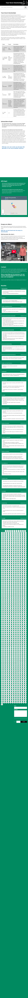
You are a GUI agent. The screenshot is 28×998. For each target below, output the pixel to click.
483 (10, 609)
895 (19, 676)
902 (8, 678)
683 (2, 643)
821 (14, 665)
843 (10, 668)
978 (17, 690)
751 (19, 653)
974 (8, 690)
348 (4, 588)
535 (19, 617)
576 (4, 625)
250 (25, 570)
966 (17, 688)
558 (17, 621)
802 (25, 661)
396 (4, 596)
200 (21, 562)
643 (19, 635)
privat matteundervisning (7, 344)
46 (25, 537)
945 (23, 684)
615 (10, 631)
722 (8, 649)
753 (23, 653)
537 (23, 617)
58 (25, 538)
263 (2, 574)
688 (12, 643)
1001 (15, 694)
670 (25, 639)
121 (6, 550)
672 (4, 641)
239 (2, 570)
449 (14, 603)
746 (8, 653)
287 (2, 578)
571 (19, 623)
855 (10, 670)
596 (21, 627)
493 (6, 611)
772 (12, 657)
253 (6, 572)
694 (25, 643)
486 (17, 609)
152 (21, 554)
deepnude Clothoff (5, 408)
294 (17, 578)
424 (12, 600)
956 (21, 686)
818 (8, 665)
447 (10, 603)
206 (8, 564)
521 (14, 615)
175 (19, 558)
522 (17, 615)
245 (14, 570)
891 (10, 676)
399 (10, 596)
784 (12, 659)
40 (12, 537)
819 (10, 665)
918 (17, 680)
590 (8, 627)
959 (1, 688)
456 (4, 605)
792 (4, 661)
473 (14, 607)
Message (16, 709)
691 (19, 643)
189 (23, 560)
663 (10, 639)
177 (23, 558)
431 (1, 601)
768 (4, 657)
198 (17, 562)
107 (1, 548)
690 (17, 643)
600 (4, 629)
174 (17, 558)
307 (19, 580)
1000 (13, 694)
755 (2, 655)
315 (10, 582)
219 (10, 566)
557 (14, 621)
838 (25, 666)
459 (10, 605)
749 (14, 653)
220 (12, 566)
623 (2, 633)
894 (17, 676)
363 (10, 590)
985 (6, 692)
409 (6, 598)
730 (25, 649)
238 (25, 568)
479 (1, 609)
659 (2, 639)
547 (19, 619)
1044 (4, 702)
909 (23, 678)
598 (25, 627)
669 (23, 639)
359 (2, 590)
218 (8, 566)
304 (12, 580)
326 (8, 584)
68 (21, 540)
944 (21, 684)
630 (17, 633)
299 (1, 580)
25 (6, 535)
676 (12, 641)
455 (2, 605)
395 (2, 596)
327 (10, 584)
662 (8, 639)
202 (25, 562)
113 (14, 548)
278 (8, 576)
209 (14, 564)
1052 (21, 702)
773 (14, 657)
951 (10, 686)
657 (23, 637)
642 (17, 635)
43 (19, 537)
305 (14, 580)
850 (25, 668)
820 (12, 665)
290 (8, 578)
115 (19, 548)
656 (21, 637)
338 (8, 586)
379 (19, 592)
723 (10, 649)
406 (25, 596)
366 (17, 590)
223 (19, 566)
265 (6, 574)
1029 (23, 698)
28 (12, 535)
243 (10, 570)
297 (23, 578)
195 (10, 562)
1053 (23, 702)
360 (4, 590)
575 (2, 625)
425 (14, 600)
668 (21, 639)
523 (19, 615)
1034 (8, 700)
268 (12, 574)
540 (4, 619)
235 (19, 568)
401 (14, 596)
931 (19, 682)
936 (4, 684)
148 (12, 554)
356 (21, 588)
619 (19, 631)
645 (23, 635)
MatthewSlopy (4, 288)
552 (4, 621)
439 (19, 601)
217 (6, 566)
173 (14, 558)
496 (12, 611)
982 (25, 690)
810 (17, 663)
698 (8, 645)
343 (19, 586)
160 (12, 556)
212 (21, 564)
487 (19, 609)
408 (4, 598)
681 (23, 641)
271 (19, 574)
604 (12, 629)
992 (21, 692)
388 (12, 594)
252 (4, 572)
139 (19, 552)
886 (25, 674)
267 (10, 574)
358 (25, 588)
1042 (25, 700)
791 (1, 661)
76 (12, 542)
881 (14, 674)
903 (10, 678)
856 (12, 670)
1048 (12, 702)
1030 (25, 698)
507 (10, 613)
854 (8, 670)
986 (8, 692)
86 (8, 544)
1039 (19, 700)
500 (21, 611)
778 (25, 657)
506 (8, 613)
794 (8, 661)
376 (12, 592)
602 (8, 629)
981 (23, 690)
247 (19, 570)
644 (21, 635)
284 (21, 576)
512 (21, 613)
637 (6, 635)
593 (14, 627)
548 (21, 619)
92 (21, 544)
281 (14, 576)
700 (12, 645)
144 (4, 554)
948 (4, 686)
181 (6, 560)
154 (25, 554)
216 (4, 566)
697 (6, 645)
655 (19, 637)
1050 (17, 702)
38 (8, 537)
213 (23, 564)
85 (6, 544)
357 (23, 588)
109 (6, 548)
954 (17, 686)
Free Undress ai (5, 463)
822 (17, 665)
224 (21, 566)
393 (23, 594)
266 (8, 574)
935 (2, 684)
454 (25, 603)
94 (25, 544)
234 (17, 568)
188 (21, 560)
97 (6, 546)
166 (25, 556)
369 (23, 590)
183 (10, 560)
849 (23, 668)
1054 (25, 702)
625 (6, 633)
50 (8, 538)
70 (25, 540)
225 (23, 566)
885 (23, 674)
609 (23, 629)
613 (6, 631)
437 (14, 601)
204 (4, 564)
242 (8, 570)
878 (8, 674)
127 (19, 550)
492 (4, 611)
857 (14, 670)
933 (23, 682)
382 (25, 592)
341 (14, 586)
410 (8, 598)
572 (21, 623)
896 (21, 676)
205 (6, 564)
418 (25, 598)
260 (21, 572)
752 (21, 653)
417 (23, 598)
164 (21, 556)
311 (1, 582)
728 (21, 649)
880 (12, 674)
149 (14, 554)
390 (17, 594)
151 (19, 554)
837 (23, 666)
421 (6, 600)
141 (23, 552)
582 (17, 625)
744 (4, 653)
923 (2, 682)
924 (4, 682)
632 (21, 633)
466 (25, 605)
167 (1, 558)
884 (21, 674)
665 (14, 639)
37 (6, 537)
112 (12, 548)
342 (17, 586)
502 (25, 611)
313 (6, 582)
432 (4, 601)
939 (10, 684)
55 (19, 538)
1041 (23, 700)
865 (6, 672)
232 (12, 568)
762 (17, 655)
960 (4, 688)
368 (21, 590)
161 (14, 556)
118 (25, 548)
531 (10, 617)
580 (12, 625)
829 (6, 666)
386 (8, 594)
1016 (21, 696)
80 (21, 542)
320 (21, 582)
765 (23, 655)
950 (8, 686)
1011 (10, 696)
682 (25, 641)
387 (10, 594)
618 (17, 631)
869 (14, 672)
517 (6, 615)
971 (1, 690)
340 (12, 586)
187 (19, 560)
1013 (15, 696)
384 (4, 594)
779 (1, 659)
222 (17, 566)
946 (25, 684)
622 (25, 631)
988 (12, 692)
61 (6, 540)
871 (19, 672)
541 (6, 619)
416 (21, 598)
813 (23, 663)
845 (14, 668)
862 (25, 670)
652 (12, 637)
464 (21, 605)
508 (12, 613)
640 (12, 635)
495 (10, 611)
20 (21, 533)
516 (4, 615)
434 (8, 601)
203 (2, 564)
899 (2, 678)
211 (19, 564)
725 (14, 649)
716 (21, 647)
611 (1, 631)
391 (19, 594)
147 (10, 554)
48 (4, 538)
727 (19, 649)
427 (19, 600)
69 (23, 540)
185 (14, 560)
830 (8, 666)
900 (4, 678)
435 (10, 601)
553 (6, 621)
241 (6, 570)
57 (23, 538)
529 (6, 617)
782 (8, 659)
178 (25, 558)
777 (23, 657)
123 (10, 550)
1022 (8, 698)
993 (23, 692)
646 (25, 635)
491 (1, 611)
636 (4, 635)
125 (14, 550)
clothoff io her (4, 478)
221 (14, 566)
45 (23, 537)
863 (2, 672)
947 (1, 686)
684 (4, 643)
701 (14, 645)
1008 (4, 696)
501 (23, 611)
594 (17, 627)
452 (21, 603)
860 (21, 670)
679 (19, 641)
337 (6, 586)
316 (12, 582)
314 (8, 582)
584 (21, 625)
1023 (10, 698)
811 (19, 663)
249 (23, 570)
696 (4, 645)
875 (2, 674)
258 (17, 572)
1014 (17, 696)
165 (23, 556)
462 (17, 605)
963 (10, 688)
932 (21, 682)
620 (21, 631)
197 (14, 562)
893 (14, 676)
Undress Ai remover (5, 423)
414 (17, 598)
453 (23, 603)
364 (12, 590)
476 (21, 607)
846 (17, 668)
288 (4, 578)
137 (14, 552)
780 (4, 659)
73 (6, 542)
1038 (17, 700)
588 (4, 627)
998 (8, 694)
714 (17, 647)
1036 (12, 700)
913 (6, 680)
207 (10, 564)
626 (8, 633)
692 (21, 643)
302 (8, 580)
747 (10, 653)
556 (12, 621)
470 (8, 607)
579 (10, 625)
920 (21, 680)
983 (2, 692)
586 (25, 625)
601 (6, 629)
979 (19, 690)
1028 (21, 698)
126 (17, 550)
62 (8, 540)
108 (4, 548)
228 (4, 568)
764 (21, 655)
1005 (23, 694)
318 (17, 582)
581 (14, 625)
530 (8, 617)
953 (14, 686)
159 (10, 556)
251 (1, 572)
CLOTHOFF (4, 491)
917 (14, 680)
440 (21, 601)
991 (19, 692)
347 (2, 588)
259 (19, 572)
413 (14, 598)
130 (25, 550)
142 (25, 552)
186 (17, 560)
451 (19, 603)
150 (17, 554)
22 (25, 533)
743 (2, 653)
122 (8, 550)
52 (12, 538)
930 (17, 682)
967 (19, 688)
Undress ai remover (5, 451)
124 (12, 550)
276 (4, 576)
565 (6, 623)
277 (6, 576)
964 (12, 688)
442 (25, 601)
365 (14, 590)
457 (6, 605)
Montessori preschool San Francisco (9, 354)
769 (6, 657)
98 (8, 546)
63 (10, 540)
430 (25, 600)
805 (6, 663)
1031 (2, 700)
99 (10, 546)
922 (25, 680)
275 (2, 576)
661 (6, 639)
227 (2, 568)
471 (10, 607)
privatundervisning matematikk (8, 330)
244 (12, 570)
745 (6, 653)
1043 (2, 702)
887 (2, 676)
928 (12, 682)
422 (8, 600)
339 (10, 586)
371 (1, 592)
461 (14, 605)
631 (19, 633)
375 (10, 592)
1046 (8, 702)
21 (23, 533)
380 (21, 592)
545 (14, 619)
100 (12, 546)
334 (25, 584)
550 (25, 619)
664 (12, 639)
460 (12, 605)
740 (21, 651)
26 (8, 535)
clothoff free (4, 380)
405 (23, 596)
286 (25, 576)
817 (6, 665)
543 (10, 619)
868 (12, 672)
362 (8, 590)
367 (19, 590)
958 (25, 686)
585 (23, 625)
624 (4, 633)
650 (8, 637)
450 (17, 603)
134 (8, 552)
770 (8, 657)
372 (4, 592)
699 (10, 645)
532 (12, 617)
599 (1, 629)
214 (25, 564)
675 (10, 641)
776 (21, 657)
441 (23, 601)
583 (19, 625)
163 (19, 556)
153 (23, 554)
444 (4, 603)
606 (17, 629)
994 (25, 692)
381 (23, 592)
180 (4, 560)
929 (14, 682)
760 (12, 655)
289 (6, 578)
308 (21, 580)
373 (6, 592)
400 (12, 596)
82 (25, 542)
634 (25, 633)
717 (23, 647)
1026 (17, 698)
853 (6, 670)
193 (6, 562)
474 (17, 607)
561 (23, 621)
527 (2, 617)
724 (12, 649)
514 (25, 613)
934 (25, 682)
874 (25, 672)
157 (6, 556)
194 (8, 562)
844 (12, 668)
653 (14, 637)
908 (21, 678)
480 (4, 609)
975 (10, 690)
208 (12, 564)
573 (23, 623)
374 (8, 592)
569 (14, 623)
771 (10, 657)
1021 (6, 698)
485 (14, 609)
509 (14, 613)
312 (4, 582)
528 (4, 617)
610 (25, 629)
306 (17, 580)
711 (10, 647)
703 (19, 645)
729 (23, 649)
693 (23, 643)
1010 (8, 696)
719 (1, 649)
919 (19, 680)
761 (14, 655)
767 (1, 657)
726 (17, 649)
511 (19, 613)
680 (21, 641)
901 (6, 678)
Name (15, 705)
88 (12, 544)
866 (8, 672)
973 (6, 690)
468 (4, 607)
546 (17, 619)
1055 (2, 704)
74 (8, 542)
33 (23, 535)
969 (23, 688)
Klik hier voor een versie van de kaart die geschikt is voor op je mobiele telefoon (13, 147)
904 (12, 678)
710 (8, 647)
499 (19, 611)
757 (6, 655)
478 (25, 607)
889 (6, 676)
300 (4, 580)
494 (8, 611)
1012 (12, 696)
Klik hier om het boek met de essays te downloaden (11, 231)
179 (1, 560)
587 (2, 627)
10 (25, 531)
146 (8, 554)
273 (23, 574)
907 (19, 678)
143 (1, 554)
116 (21, 548)
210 (17, 564)
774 (17, 657)
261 (23, 572)
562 (25, 621)
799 (19, 661)
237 (23, 568)
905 (14, 678)
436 (12, 601)
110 (8, 548)
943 (19, 684)
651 (10, 637)
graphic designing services (7, 306)
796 (12, 661)
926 (8, 682)
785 (14, 659)
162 (17, 556)
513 (23, 613)
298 (25, 578)
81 (23, 542)
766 (25, 655)
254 (8, 572)
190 (25, 560)
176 (21, 558)
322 (25, 582)
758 (8, 655)
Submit (23, 721)
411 (10, 598)
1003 (19, 694)
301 (6, 580)
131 (1, 552)
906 (17, 678)
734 (8, 651)
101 (14, 546)
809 (14, 663)
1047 (10, 702)
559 (19, 621)
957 (23, 686)
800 (21, 661)
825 (23, 665)
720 (4, 649)
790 (25, 659)
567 (10, 623)
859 (19, 670)
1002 (17, 694)
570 (17, 623)
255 (10, 572)
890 (8, 676)
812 (21, 663)
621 (23, 631)
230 (8, 568)
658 (25, 637)
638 (8, 635)
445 (6, 603)
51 (10, 538)
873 (23, 672)
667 (19, 639)
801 (23, 661)
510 (17, 613)
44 (21, 537)
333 (23, 584)
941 (14, 684)
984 (4, 692)
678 (17, 641)
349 (6, 588)
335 (2, 586)
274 (25, 574)
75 (10, 542)
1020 (4, 698)
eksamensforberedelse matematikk (8, 316)
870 (17, 672)
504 (4, 613)
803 (2, 663)
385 (6, 594)
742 (25, 651)
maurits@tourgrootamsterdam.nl (15, 272)
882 (17, 674)
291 (10, 578)
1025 (15, 698)
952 (12, 686)
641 (14, 635)
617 (14, 631)
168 (4, 558)
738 (17, 651)
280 (12, 576)
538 (25, 617)
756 (4, 655)
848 (21, 668)
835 (19, 666)
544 (12, 619)
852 (4, 670)
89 (14, 544)
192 (4, 562)
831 (10, 666)
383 (2, 594)
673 (6, 641)
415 (19, 598)
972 (4, 690)
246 (17, 570)
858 (17, 670)
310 (25, 580)
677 (14, 641)
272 (21, 574)
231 (10, 568)
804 (4, 663)
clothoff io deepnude (6, 437)
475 (19, 607)
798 (17, 661)
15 (10, 533)
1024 (12, 698)
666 (17, 639)
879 (10, 674)
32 (21, 535)
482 (8, 609)
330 (17, 584)
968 (21, 688)
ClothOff (3, 395)
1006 (25, 694)
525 (23, 615)
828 (4, 666)
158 (8, 556)
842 (8, 668)
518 (8, 615)
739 (19, 651)
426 (17, 600)
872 (21, 672)
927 (10, 682)
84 (4, 544)
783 (10, 659)
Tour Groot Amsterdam (7, 7)
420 (4, 600)
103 (19, 546)
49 (6, 538)
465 (23, 605)
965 (14, 688)
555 (10, 621)
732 (4, 651)
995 (1, 694)
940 (12, 684)
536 (21, 617)
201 (23, 562)
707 (2, 647)
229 (6, 568)
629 (14, 633)
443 (2, 603)
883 (19, 674)
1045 (6, 702)
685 (6, 643)
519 (10, 615)
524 (21, 615)
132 (4, 552)
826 (25, 665)
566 (8, 623)
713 (14, 647)
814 (25, 663)
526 (25, 615)
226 (25, 566)
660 (4, 639)
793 (6, 661)
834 (17, 666)
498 (17, 611)
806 (8, 663)
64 (12, 540)
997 (6, 694)
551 (1, 621)
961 (6, 688)
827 (2, 666)
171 (10, 558)
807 (10, 663)
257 (14, 572)
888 (4, 676)
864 (4, 672)
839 (2, 668)
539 (2, 619)
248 (21, 570)
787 (19, 659)
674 (8, 641)
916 (12, 680)
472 (12, 607)
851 (2, 670)
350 (8, 588)
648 (4, 637)
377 (14, 592)
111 (10, 548)
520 (12, 615)
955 (19, 686)
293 (14, 578)
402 (17, 596)
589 (6, 627)
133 (6, 552)
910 (25, 678)
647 (2, 637)
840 (4, 668)
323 (2, 584)
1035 (10, 700)
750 (17, 653)
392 (21, 594)
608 (21, 629)
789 (23, 659)
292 (12, 578)
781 (6, 659)
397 (6, 596)
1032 (4, 700)
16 (12, 533)
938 (8, 684)
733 (6, 651)
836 (21, 666)
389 (14, 594)
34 (25, 535)
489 (23, 609)
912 (4, 680)
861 (23, 670)
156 (4, 556)
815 (2, 665)
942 (17, 684)
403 (19, 596)
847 (19, 668)
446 (8, 603)
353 (14, 588)
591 (10, 627)
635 (2, 635)
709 (6, 647)
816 (4, 665)
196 (12, 562)
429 (23, 600)
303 (10, 580)
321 (23, 582)
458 (8, 605)
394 (25, 594)
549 (23, 619)
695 (2, 645)
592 (12, 627)
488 (21, 609)
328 (12, 584)
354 (17, 588)
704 (21, 645)
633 (23, 633)
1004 (21, 694)
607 (19, 629)
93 (23, 544)
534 (17, 617)
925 (6, 682)
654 (17, 637)
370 (25, 590)
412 (12, 598)
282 (17, 576)
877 (6, 674)
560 (21, 621)
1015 (19, 696)
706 (25, 645)
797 (14, 661)
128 (21, 550)
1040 (21, 700)
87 (10, 544)
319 (19, 582)
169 (6, 558)
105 (23, 546)
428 (21, 600)
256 (12, 572)
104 (21, 546)
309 (23, 580)
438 (17, 601)
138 (17, 552)
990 (17, 692)
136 (12, 552)
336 (4, 586)
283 (19, 576)
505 (6, 613)
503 (2, 613)
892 (12, 676)
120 (4, 550)
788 (21, 659)
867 (10, 672)
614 (8, 631)
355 (19, 588)
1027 (19, 698)
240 (4, 570)
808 (12, 663)
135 (10, 552)
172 (12, 558)
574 (25, 623)
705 (23, 645)
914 (8, 680)
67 (19, 540)
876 (4, 674)
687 (10, 643)
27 (10, 535)
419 (1, 600)
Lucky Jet (3, 298)
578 (8, 625)
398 (8, 596)
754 (25, 653)
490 (25, 609)
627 (10, 633)
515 (1, 615)
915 (10, 680)
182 (8, 560)
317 (14, 582)
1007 (2, 696)
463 (19, 605)
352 (12, 588)
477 (23, 607)
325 (6, 584)
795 (10, 661)
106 (25, 546)
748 (12, 653)
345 (23, 586)
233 (14, 568)
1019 (2, 698)
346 (25, 586)
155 (1, 556)
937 (6, 684)
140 (21, 552)
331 (19, 584)
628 (12, 633)
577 (6, 625)
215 (1, 566)
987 (10, 692)
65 (14, 540)
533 (14, 617)
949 (6, 686)
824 (21, 665)
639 (10, 635)
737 (14, 651)
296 (21, 578)
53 (14, 538)
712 (12, 647)
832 (12, 666)
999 (10, 694)
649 (6, 637)
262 (25, 572)
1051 (19, 702)
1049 (15, 702)
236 (21, 568)
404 (21, 596)
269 (14, 574)
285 (23, 576)
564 (4, 623)
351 (10, 588)
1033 (6, 700)
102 (17, 546)
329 (14, 584)
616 (12, 631)
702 (17, 645)
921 (23, 680)
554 (8, 621)
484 (12, 609)
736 (12, 651)
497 (14, 611)
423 (10, 600)
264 (4, 574)
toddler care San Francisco (7, 363)
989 (14, 692)
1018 (25, 696)
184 (12, 560)
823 (19, 665)
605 (14, 629)
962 (8, 688)
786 (17, 659)
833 (14, 666)
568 (12, 623)
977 (14, 690)
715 (19, 647)
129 (23, 550)
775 (19, 657)
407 (2, 598)
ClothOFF (3, 518)
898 (25, 676)
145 (6, 554)
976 (12, 690)
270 (17, 574)
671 (1, 641)
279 (10, 576)
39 (10, 537)
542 (8, 619)
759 (10, 655)
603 (10, 629)
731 (1, 651)
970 (25, 688)
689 (14, 643)
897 (23, 676)
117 (23, 548)
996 (4, 694)
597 (23, 627)
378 (17, 592)
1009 (6, 696)
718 (25, 647)
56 (21, 538)
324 (4, 584)
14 (8, 533)
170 (8, 558)
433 (6, 601)
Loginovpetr (4, 371)
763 (19, 655)
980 (21, 690)
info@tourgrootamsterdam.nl (21, 280)
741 (23, 651)
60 (4, 540)
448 (12, 603)
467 (2, 607)
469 (6, 607)
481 (6, 609)
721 (6, 649)
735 (10, 651)
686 (8, 643)
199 (19, 562)
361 (6, 590)
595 (19, 627)
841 (6, 668)
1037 (15, 700)
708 (4, 647)
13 (6, 533)
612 (4, 631)
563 (2, 623)
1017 (23, 696)
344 (21, 586)
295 (19, 578)
